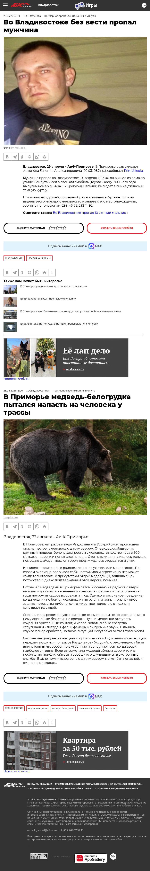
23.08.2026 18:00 (13, 390)
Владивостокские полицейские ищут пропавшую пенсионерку (59, 323)
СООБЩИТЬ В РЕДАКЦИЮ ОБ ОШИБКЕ (117, 788)
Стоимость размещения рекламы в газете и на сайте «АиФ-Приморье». (98, 784)
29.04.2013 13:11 (12, 15)
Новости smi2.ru (16, 379)
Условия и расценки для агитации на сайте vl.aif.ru (59, 788)
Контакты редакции (39, 784)
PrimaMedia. (133, 171)
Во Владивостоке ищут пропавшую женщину (48, 298)
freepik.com (11, 517)
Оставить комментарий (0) (117, 228)
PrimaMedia (18, 147)
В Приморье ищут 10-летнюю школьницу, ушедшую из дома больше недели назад (70, 311)
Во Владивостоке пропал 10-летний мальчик (89, 213)
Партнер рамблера (61, 856)
